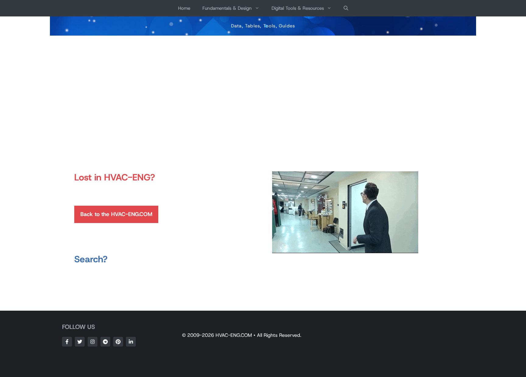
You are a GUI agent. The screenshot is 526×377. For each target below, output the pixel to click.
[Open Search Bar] (346, 8)
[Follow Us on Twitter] (80, 342)
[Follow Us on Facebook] (67, 342)
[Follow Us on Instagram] (92, 342)
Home (184, 8)
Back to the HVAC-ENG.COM (116, 214)
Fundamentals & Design (227, 8)
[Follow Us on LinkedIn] (131, 342)
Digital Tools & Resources (298, 8)
